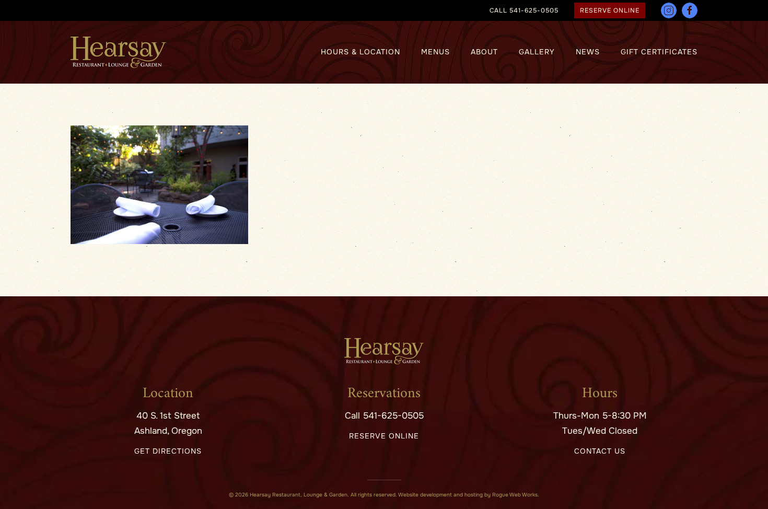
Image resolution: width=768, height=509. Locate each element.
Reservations (384, 394)
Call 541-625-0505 (384, 415)
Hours (600, 394)
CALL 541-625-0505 (524, 10)
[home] (384, 350)
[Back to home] (118, 52)
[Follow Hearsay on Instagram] (669, 10)
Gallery (537, 51)
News (588, 51)
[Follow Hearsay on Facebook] (689, 10)
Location (168, 394)
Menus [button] (435, 51)
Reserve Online (609, 10)
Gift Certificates (659, 51)
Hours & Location (360, 51)
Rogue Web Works (515, 494)
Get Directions (168, 451)
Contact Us (599, 451)
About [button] (484, 51)
